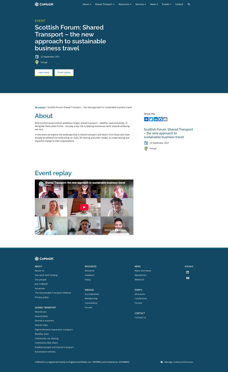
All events (40, 107)
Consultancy (91, 302)
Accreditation (92, 294)
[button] (87, 4)
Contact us (140, 317)
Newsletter (141, 275)
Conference (141, 298)
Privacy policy (42, 297)
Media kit (139, 279)
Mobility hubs (42, 333)
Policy (88, 279)
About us (39, 270)
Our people (40, 279)
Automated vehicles (45, 351)
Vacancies (40, 288)
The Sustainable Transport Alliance (53, 292)
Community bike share (46, 342)
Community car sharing (46, 338)
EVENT (40, 21)
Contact (179, 4)
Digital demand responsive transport (54, 329)
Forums (88, 307)
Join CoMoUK (41, 283)
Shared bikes (41, 316)
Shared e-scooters (44, 320)
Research (89, 270)
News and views (143, 270)
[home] (44, 4)
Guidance (89, 275)
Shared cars (41, 311)
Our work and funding (46, 275)
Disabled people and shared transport (54, 347)
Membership (91, 298)
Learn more (43, 72)
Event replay (64, 72)
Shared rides (41, 325)
